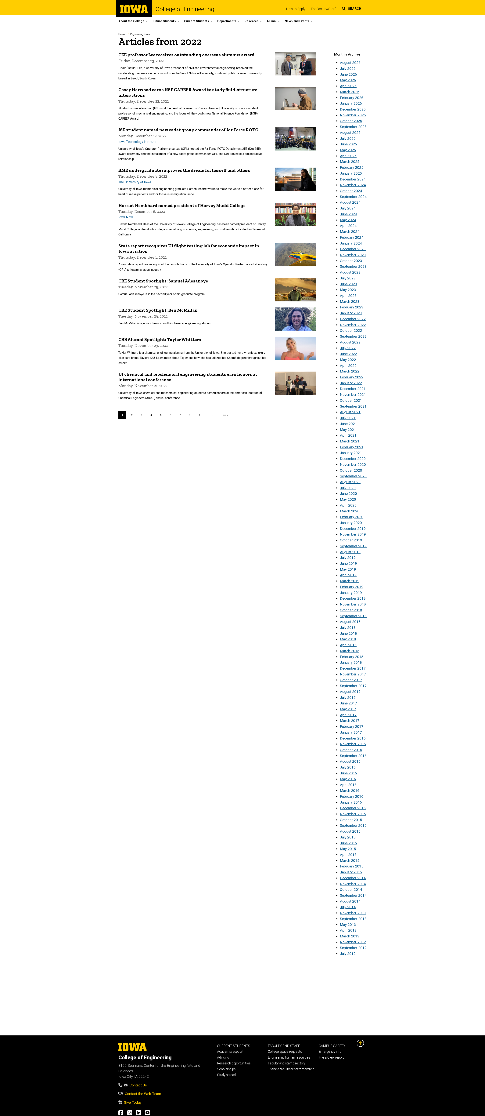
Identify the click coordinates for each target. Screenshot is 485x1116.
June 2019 (348, 563)
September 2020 (353, 476)
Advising (223, 1057)
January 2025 (351, 173)
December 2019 (353, 528)
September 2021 (353, 406)
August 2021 (350, 412)
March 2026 (349, 92)
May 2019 (348, 569)
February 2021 (351, 447)
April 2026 (348, 86)
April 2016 (348, 785)
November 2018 (353, 604)
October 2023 (351, 261)
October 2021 (351, 400)
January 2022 (351, 383)
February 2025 (351, 167)
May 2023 (348, 290)
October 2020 (351, 470)
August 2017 (350, 691)
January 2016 (351, 802)
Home (121, 34)
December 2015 (353, 808)
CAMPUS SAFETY (332, 1046)
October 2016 (351, 750)
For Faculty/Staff (323, 9)
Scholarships (226, 1069)
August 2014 (350, 901)
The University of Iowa (134, 182)
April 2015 (348, 854)
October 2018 (351, 610)
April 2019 (348, 575)
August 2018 (350, 622)
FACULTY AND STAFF (284, 1046)
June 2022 (348, 354)
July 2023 (348, 278)
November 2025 (353, 115)
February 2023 (351, 307)
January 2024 (351, 243)
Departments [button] (226, 21)
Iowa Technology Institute (137, 142)
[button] (351, 8)
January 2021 (351, 453)
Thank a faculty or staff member (291, 1069)
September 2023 (353, 266)
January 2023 (351, 313)
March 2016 (349, 790)
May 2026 (348, 80)
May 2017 (348, 709)
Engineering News (140, 34)
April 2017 (348, 715)
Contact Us (138, 1085)
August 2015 (350, 831)
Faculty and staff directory (286, 1063)
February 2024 (351, 237)
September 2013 (353, 919)
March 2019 (349, 581)
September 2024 (353, 196)
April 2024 (348, 226)
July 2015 (348, 837)
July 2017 (348, 697)
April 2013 (348, 930)
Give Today (133, 1102)
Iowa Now (125, 217)
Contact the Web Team (143, 1094)
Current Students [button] (196, 21)
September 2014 (353, 895)
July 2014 (348, 907)
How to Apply (295, 9)
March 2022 (349, 371)
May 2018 (348, 639)
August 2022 (350, 342)
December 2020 (353, 458)
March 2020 (349, 511)
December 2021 (353, 389)
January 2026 (351, 103)
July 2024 (348, 208)
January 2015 (351, 872)
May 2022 (348, 360)
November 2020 (353, 464)
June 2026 (348, 74)
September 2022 (353, 336)
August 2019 (350, 552)
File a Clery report (331, 1057)
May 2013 (348, 924)
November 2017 (353, 674)
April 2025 (348, 156)
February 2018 (351, 657)
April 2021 (348, 435)
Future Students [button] (164, 21)
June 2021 (348, 424)
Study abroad (226, 1075)
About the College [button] (131, 21)
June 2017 (348, 703)
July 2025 (348, 138)
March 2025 (349, 161)
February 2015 (351, 866)
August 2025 (350, 132)
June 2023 (348, 284)
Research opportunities (234, 1063)
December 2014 (353, 878)
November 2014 (353, 884)
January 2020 (351, 523)
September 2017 (353, 686)
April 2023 (348, 295)
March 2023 (349, 301)
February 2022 (351, 377)
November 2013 (353, 913)
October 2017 (351, 680)
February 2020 (351, 517)
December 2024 (353, 179)
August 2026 (350, 62)
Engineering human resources (289, 1057)
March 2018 (349, 651)
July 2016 (348, 767)
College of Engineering (185, 9)
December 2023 (353, 249)
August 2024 (350, 202)
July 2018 (348, 627)
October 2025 (351, 121)
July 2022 (348, 348)
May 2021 (348, 429)
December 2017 (353, 668)
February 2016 (351, 796)
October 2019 (351, 540)
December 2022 (353, 319)
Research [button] (251, 21)
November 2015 (353, 814)
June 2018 (348, 633)
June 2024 (348, 214)
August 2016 (350, 761)
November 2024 (353, 185)
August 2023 (350, 272)
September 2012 (353, 948)
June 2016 (348, 773)
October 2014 (351, 889)
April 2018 (348, 645)
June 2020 (348, 493)
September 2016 (353, 756)
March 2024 (349, 231)
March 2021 (349, 441)
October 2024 (351, 191)
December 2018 (353, 598)
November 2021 (353, 394)
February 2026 (351, 98)
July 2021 (348, 418)
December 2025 (353, 109)
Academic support (230, 1051)
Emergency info (330, 1051)
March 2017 (349, 720)
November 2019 (353, 534)
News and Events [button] (297, 21)
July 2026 (348, 68)
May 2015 (348, 849)
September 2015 (353, 825)
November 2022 (353, 325)
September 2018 (353, 616)
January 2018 (351, 662)
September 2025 (353, 127)
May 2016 (348, 779)
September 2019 (353, 546)
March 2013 (349, 936)
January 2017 (351, 732)
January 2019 (351, 593)
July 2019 (348, 557)
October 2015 (351, 820)
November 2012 (353, 942)
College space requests (285, 1051)
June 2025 (348, 144)
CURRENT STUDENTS (233, 1046)
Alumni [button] (271, 21)
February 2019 (351, 587)
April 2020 (348, 505)
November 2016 (353, 744)
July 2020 (348, 488)
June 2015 (348, 843)
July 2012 (348, 953)
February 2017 (351, 726)
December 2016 (353, 738)
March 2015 (349, 860)
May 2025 (348, 150)
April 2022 (348, 365)
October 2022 (351, 330)
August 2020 (350, 482)
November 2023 (353, 255)
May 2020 (348, 499)
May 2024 (348, 220)
